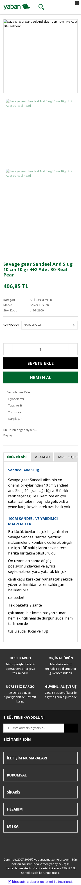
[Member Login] (57, 6)
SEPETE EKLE (40, 363)
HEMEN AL (40, 377)
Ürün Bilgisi (17, 457)
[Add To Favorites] (40, 392)
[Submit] (71, 728)
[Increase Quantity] (72, 349)
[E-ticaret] (40, 882)
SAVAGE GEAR (39, 305)
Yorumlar (42, 457)
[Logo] (16, 6)
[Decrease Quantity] (8, 349)
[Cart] (73, 6)
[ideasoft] (17, 882)
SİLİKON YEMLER (41, 300)
